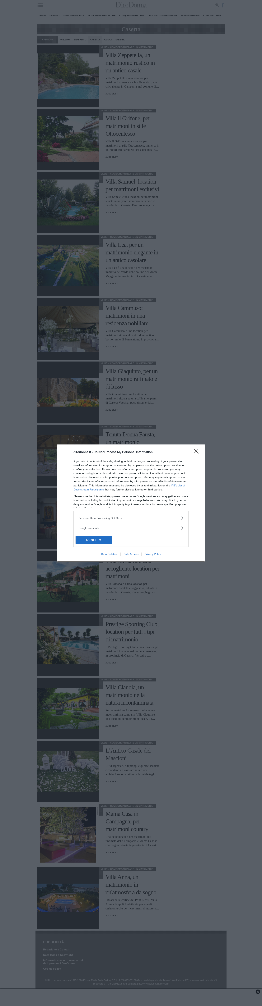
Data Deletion (109, 554)
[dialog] (131, 503)
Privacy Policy (152, 554)
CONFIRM (93, 539)
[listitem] (131, 518)
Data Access (131, 554)
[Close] (197, 452)
